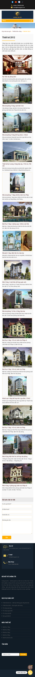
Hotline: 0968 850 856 (18, 5)
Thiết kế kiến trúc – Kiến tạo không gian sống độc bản (16, 602)
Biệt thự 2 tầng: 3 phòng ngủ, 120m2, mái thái (15, 224)
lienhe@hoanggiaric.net (19, 7)
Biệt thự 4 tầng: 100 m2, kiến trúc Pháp (13, 369)
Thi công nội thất (7, 613)
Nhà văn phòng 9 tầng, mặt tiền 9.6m (13, 106)
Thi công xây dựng (7, 608)
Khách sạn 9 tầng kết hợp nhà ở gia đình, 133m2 (16, 398)
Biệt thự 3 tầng (6, 632)
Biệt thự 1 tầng (6, 627)
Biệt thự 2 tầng (6, 629)
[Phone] (30, 672)
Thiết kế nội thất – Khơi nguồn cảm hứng (13, 605)
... (27, 81)
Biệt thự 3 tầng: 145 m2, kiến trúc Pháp (13, 427)
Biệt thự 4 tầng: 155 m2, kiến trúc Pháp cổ (14, 340)
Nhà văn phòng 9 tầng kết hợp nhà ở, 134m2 (15, 135)
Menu (4, 20)
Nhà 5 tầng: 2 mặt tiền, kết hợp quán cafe (14, 282)
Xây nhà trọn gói (6, 31)
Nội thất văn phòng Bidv (9, 77)
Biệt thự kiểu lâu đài (7, 637)
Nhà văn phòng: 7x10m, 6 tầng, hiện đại (13, 311)
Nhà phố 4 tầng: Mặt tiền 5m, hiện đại (13, 253)
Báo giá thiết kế (7, 616)
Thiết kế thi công (16, 31)
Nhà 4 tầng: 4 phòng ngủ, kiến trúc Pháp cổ (14, 485)
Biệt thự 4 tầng (6, 635)
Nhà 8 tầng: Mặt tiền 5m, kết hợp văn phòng (14, 456)
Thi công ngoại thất (7, 610)
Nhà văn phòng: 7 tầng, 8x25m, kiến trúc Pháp (15, 195)
